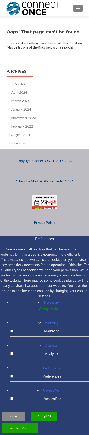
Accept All (44, 416)
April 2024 (19, 92)
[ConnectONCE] (33, 8)
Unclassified (51, 390)
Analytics (51, 345)
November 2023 (23, 118)
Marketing (51, 323)
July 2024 (18, 84)
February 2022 (22, 126)
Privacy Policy (44, 222)
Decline (13, 416)
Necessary (51, 302)
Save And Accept (19, 428)
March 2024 (20, 101)
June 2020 (18, 143)
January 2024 (21, 109)
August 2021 (20, 134)
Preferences (51, 368)
